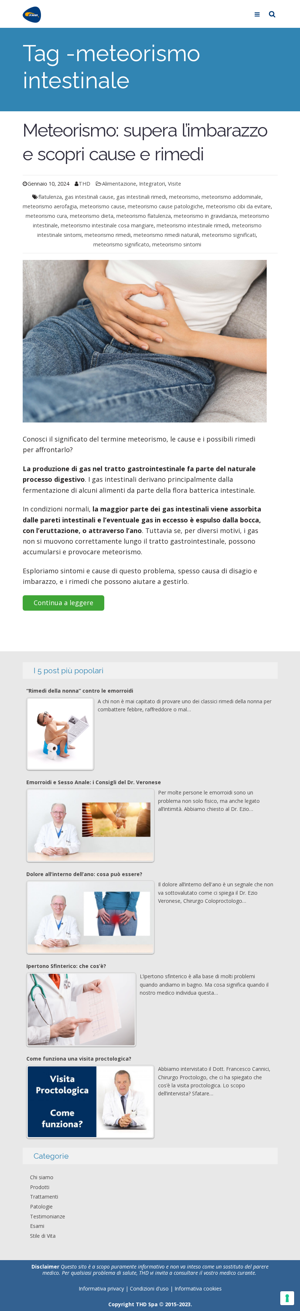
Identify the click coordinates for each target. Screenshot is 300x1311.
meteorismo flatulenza (143, 215)
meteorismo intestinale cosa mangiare (107, 225)
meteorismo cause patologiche (165, 206)
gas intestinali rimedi (141, 196)
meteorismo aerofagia (50, 206)
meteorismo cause (102, 206)
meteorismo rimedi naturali (166, 234)
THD (84, 183)
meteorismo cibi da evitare (238, 206)
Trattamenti (44, 1196)
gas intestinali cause (89, 196)
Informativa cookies (198, 1288)
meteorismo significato (121, 244)
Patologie (41, 1206)
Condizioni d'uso (150, 1288)
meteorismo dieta (91, 215)
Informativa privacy (101, 1288)
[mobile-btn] (257, 14)
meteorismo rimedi (108, 234)
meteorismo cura (46, 215)
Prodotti (39, 1187)
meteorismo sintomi (176, 244)
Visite (174, 183)
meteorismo (184, 196)
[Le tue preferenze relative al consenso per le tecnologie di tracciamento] (287, 1298)
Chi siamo (41, 1177)
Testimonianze (47, 1216)
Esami (37, 1225)
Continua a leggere (63, 602)
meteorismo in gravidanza (205, 215)
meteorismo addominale (231, 196)
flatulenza (50, 196)
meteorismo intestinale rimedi (193, 225)
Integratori (152, 183)
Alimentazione (119, 183)
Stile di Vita (43, 1235)
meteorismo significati (229, 234)
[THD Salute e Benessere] (32, 13)
